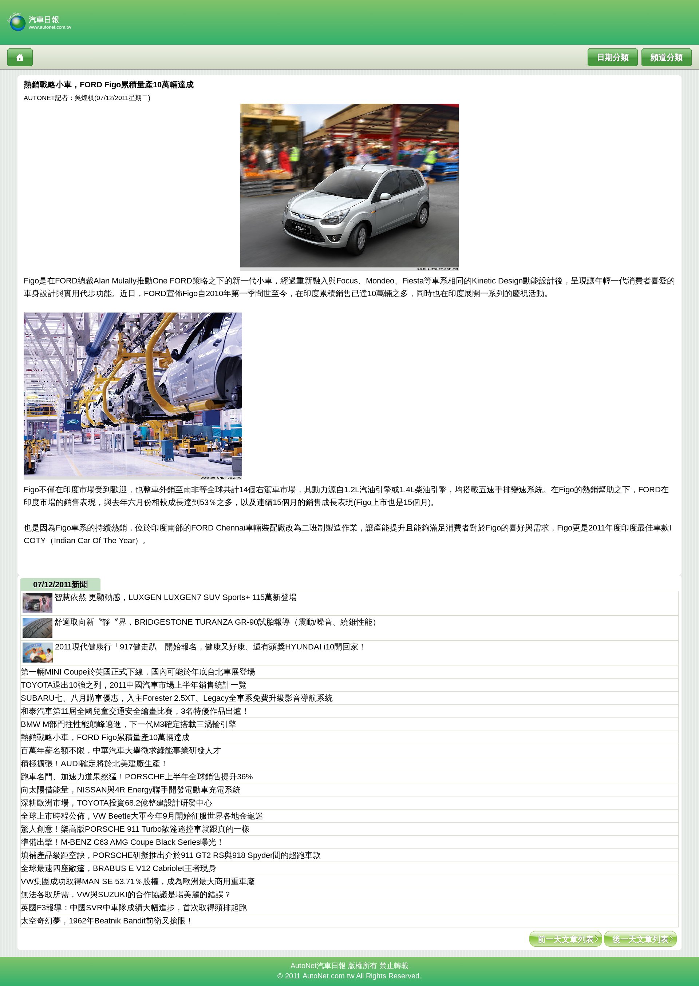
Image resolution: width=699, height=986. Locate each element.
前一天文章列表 (566, 939)
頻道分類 (667, 57)
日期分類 (613, 57)
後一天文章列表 (640, 939)
